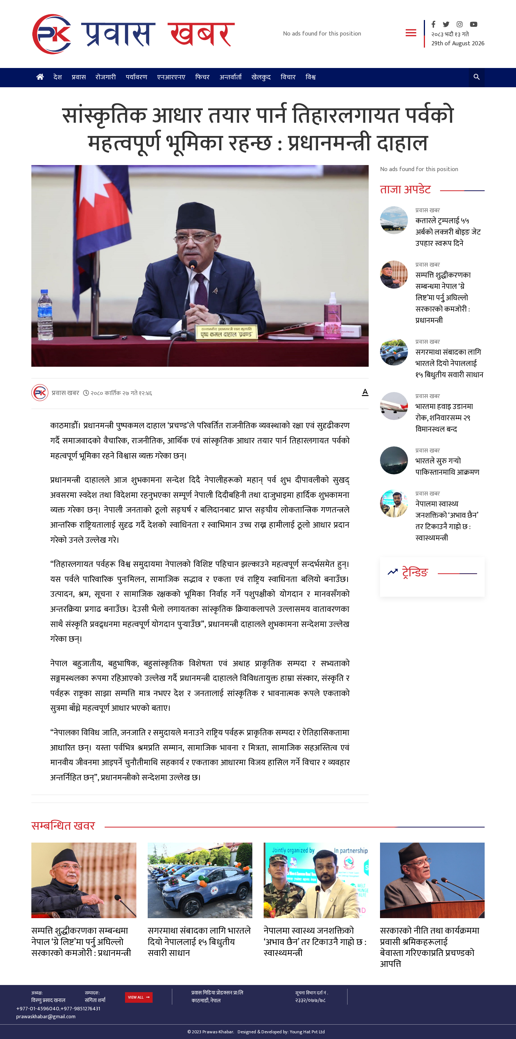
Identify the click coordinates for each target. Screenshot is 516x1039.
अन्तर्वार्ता (230, 77)
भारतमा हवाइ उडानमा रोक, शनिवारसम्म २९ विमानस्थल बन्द (444, 418)
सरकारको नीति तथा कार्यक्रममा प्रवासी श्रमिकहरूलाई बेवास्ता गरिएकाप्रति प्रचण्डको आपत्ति (429, 947)
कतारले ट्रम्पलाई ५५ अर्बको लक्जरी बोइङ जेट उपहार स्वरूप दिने (448, 232)
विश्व (311, 77)
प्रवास (79, 77)
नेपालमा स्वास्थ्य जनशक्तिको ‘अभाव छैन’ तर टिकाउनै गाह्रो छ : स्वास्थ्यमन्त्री (447, 521)
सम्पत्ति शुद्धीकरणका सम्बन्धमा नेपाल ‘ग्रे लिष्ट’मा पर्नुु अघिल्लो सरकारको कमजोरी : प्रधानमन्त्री (443, 298)
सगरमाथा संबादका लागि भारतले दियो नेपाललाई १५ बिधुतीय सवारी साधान (450, 363)
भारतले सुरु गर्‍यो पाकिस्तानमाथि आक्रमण (447, 467)
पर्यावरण (136, 77)
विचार (288, 77)
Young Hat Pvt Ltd (307, 1032)
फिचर (202, 77)
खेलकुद (261, 77)
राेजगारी (106, 77)
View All (136, 997)
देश (58, 77)
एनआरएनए (171, 77)
